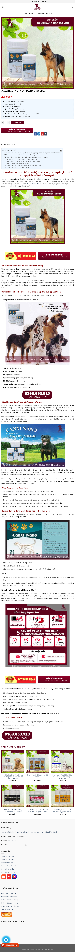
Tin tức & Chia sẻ (7, 909)
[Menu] (2, 7)
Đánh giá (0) (11, 145)
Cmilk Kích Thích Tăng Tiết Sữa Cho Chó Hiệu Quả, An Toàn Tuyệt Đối (37, 811)
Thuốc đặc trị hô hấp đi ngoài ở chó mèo (37, 776)
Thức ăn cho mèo (7, 859)
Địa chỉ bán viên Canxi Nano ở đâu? (18, 167)
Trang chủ (27, 13)
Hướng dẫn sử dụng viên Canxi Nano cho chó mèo (24, 165)
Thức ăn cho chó (7, 856)
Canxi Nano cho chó (34, 184)
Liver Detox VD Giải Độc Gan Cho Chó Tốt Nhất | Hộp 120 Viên (62, 811)
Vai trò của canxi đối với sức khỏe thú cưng (20, 155)
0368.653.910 (11, 945)
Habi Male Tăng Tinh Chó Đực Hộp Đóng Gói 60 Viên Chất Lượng (13, 811)
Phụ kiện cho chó (7, 869)
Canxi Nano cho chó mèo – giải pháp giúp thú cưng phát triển (27, 157)
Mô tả (3, 145)
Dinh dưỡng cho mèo (44, 13)
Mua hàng (17, 122)
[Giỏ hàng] (73, 7)
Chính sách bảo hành (9, 897)
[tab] (3, 145)
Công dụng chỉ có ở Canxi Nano (20, 163)
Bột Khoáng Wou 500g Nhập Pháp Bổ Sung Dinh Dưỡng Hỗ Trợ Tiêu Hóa (62, 776)
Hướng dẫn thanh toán (9, 903)
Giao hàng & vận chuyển (10, 906)
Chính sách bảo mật (8, 893)
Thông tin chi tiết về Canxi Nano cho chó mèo (23, 159)
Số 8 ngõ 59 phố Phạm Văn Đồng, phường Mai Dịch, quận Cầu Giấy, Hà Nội (29, 832)
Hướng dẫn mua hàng (9, 900)
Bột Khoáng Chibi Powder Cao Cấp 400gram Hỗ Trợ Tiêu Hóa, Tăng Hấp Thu (12, 776)
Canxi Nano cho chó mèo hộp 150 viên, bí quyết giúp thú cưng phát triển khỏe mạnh (33, 153)
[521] (21, 256)
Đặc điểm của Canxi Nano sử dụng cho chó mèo (25, 161)
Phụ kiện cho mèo (8, 872)
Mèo (33, 13)
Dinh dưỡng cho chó (8, 863)
